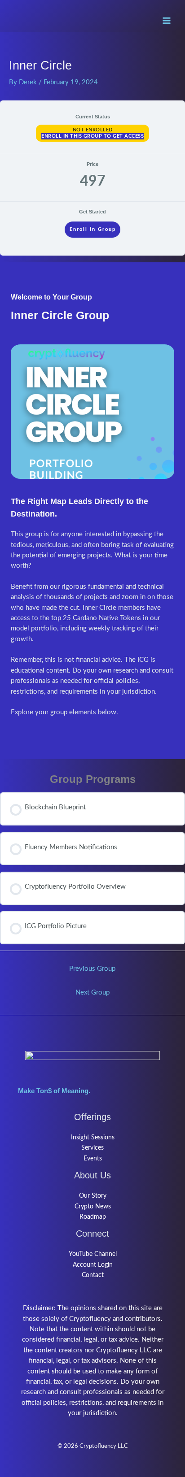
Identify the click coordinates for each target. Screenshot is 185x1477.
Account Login (93, 1265)
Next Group (92, 992)
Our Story (92, 1196)
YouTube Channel (93, 1254)
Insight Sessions (93, 1137)
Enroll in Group (93, 229)
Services (92, 1148)
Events (93, 1159)
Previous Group (92, 968)
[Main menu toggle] (166, 20)
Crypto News (93, 1206)
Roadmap (92, 1217)
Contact (93, 1275)
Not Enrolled (93, 129)
